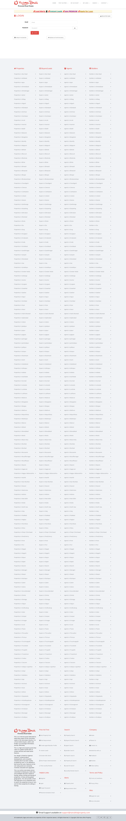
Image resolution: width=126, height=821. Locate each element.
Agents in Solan (68, 612)
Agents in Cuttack (69, 196)
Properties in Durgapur (20, 234)
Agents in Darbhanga (70, 204)
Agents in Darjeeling (70, 208)
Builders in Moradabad (96, 431)
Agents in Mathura (69, 410)
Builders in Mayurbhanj (96, 414)
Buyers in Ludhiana (44, 393)
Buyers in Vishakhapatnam (47, 700)
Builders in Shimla (94, 595)
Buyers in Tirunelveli (45, 646)
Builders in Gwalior (94, 292)
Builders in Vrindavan (95, 709)
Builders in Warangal (95, 713)
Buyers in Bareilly (44, 141)
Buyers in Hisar (43, 305)
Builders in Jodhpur (95, 347)
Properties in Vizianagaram (22, 704)
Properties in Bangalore (21, 137)
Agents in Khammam (70, 355)
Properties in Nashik (20, 477)
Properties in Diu (19, 225)
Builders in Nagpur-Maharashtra (98, 473)
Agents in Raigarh (69, 553)
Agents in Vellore (69, 692)
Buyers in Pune (43, 540)
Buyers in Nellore (44, 494)
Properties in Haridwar (20, 301)
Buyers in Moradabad (45, 431)
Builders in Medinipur (95, 419)
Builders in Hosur (94, 309)
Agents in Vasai (68, 688)
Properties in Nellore (20, 494)
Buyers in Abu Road (45, 74)
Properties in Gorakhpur (21, 267)
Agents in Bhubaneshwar (71, 179)
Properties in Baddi (19, 128)
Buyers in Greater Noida (46, 271)
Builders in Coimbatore (96, 192)
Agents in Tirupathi (69, 650)
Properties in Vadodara (20, 675)
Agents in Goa (68, 263)
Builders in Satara (94, 587)
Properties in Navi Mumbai (22, 482)
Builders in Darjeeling (95, 208)
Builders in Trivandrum (96, 654)
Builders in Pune (94, 540)
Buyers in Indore (44, 322)
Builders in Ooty (94, 511)
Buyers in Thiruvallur (45, 633)
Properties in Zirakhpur (21, 717)
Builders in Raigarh (94, 553)
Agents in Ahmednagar (70, 91)
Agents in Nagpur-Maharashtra (73, 473)
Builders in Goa (93, 263)
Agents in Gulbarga (69, 276)
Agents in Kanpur (69, 351)
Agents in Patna (68, 528)
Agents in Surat (68, 624)
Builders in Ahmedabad (96, 86)
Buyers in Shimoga (44, 599)
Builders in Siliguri (94, 603)
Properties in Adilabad (20, 78)
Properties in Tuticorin (20, 662)
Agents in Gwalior (69, 292)
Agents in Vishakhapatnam (72, 700)
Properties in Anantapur (21, 116)
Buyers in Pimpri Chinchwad (47, 532)
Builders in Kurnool (95, 381)
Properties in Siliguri (20, 603)
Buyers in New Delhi (45, 498)
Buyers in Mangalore (45, 402)
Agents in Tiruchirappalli (71, 641)
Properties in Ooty (19, 511)
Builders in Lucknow (95, 389)
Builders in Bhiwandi (95, 170)
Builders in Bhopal (94, 175)
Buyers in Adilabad (44, 78)
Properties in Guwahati (20, 288)
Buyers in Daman (44, 200)
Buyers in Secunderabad (46, 591)
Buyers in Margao (44, 406)
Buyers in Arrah (43, 120)
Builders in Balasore (95, 133)
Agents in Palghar (69, 519)
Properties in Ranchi (20, 566)
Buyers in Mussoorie (45, 452)
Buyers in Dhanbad (44, 217)
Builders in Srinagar (95, 620)
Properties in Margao (20, 406)
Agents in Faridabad (70, 246)
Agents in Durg (68, 229)
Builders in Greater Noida (96, 271)
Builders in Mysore (94, 465)
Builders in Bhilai (94, 162)
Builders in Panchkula (95, 524)
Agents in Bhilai (68, 162)
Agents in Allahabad (70, 107)
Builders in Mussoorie (95, 452)
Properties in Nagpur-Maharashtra (24, 473)
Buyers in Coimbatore (45, 192)
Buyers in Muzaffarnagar (46, 456)
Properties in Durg (19, 229)
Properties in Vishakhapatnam (22, 700)
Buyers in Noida (43, 503)
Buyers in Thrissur (44, 637)
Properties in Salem (19, 582)
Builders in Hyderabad (95, 318)
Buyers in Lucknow (44, 389)
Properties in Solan (19, 612)
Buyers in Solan (43, 612)
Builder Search (69, 750)
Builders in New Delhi (95, 498)
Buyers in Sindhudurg (45, 608)
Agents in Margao (69, 406)
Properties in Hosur (19, 309)
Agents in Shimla (69, 595)
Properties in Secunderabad (22, 591)
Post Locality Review (46, 766)
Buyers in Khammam (45, 355)
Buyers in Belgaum (44, 145)
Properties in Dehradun (21, 213)
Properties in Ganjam (20, 255)
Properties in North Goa (21, 507)
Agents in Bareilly (69, 141)
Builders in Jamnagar (95, 339)
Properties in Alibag (19, 99)
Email (26, 22)
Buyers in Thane (44, 629)
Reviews (93, 760)
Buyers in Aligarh (44, 103)
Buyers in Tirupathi (44, 650)
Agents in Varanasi (69, 683)
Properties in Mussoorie (21, 452)
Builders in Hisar (94, 305)
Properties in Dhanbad (20, 217)
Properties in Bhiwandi (20, 170)
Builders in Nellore (94, 494)
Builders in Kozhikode (95, 376)
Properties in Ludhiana (20, 393)
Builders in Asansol (94, 124)
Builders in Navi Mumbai (96, 482)
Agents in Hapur (69, 297)
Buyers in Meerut (44, 423)
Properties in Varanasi (20, 683)
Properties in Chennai (20, 187)
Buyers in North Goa (45, 507)
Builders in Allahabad (95, 107)
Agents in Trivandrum (70, 654)
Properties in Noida (19, 503)
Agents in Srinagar (69, 620)
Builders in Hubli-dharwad (97, 313)
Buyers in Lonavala (44, 385)
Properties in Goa (19, 263)
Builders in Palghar (94, 519)
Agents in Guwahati (70, 288)
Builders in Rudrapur (95, 578)
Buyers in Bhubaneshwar (46, 179)
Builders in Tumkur (94, 658)
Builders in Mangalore (95, 402)
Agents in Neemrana (70, 490)
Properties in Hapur (19, 297)
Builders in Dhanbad (95, 217)
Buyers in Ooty (43, 511)
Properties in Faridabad (21, 246)
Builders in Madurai (95, 397)
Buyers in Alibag (44, 99)
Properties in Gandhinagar (21, 250)
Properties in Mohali (20, 427)
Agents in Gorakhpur (70, 267)
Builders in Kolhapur (95, 368)
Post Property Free (45, 735)
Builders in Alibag (94, 99)
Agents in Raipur (69, 557)
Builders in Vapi (93, 679)
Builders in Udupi (94, 671)
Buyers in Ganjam (44, 255)
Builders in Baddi (94, 128)
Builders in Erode (94, 242)
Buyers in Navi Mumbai (46, 482)
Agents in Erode (68, 242)
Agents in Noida (68, 503)
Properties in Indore (20, 322)
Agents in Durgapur (70, 234)
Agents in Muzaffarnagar (71, 456)
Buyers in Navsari (44, 486)
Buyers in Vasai (43, 688)
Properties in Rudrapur (20, 578)
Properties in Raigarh (20, 553)
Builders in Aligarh (94, 103)
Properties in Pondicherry (21, 536)
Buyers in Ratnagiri (44, 570)
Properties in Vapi (19, 679)
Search (94, 3)
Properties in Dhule (19, 221)
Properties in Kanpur (20, 351)
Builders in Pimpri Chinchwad (98, 532)
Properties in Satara (20, 587)
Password (25, 27)
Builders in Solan (94, 612)
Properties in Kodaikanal (21, 364)
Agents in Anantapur (70, 116)
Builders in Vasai (94, 688)
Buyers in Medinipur (45, 419)
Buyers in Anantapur (45, 116)
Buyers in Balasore (44, 133)
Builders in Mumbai (95, 444)
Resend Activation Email (56, 37)
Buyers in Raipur (44, 557)
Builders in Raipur (94, 557)
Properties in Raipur (20, 557)
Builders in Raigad (94, 549)
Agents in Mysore (69, 465)
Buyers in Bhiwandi (44, 170)
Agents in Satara (69, 587)
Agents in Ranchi (69, 566)
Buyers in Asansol (44, 124)
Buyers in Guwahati (44, 288)
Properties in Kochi (19, 360)
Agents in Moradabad (70, 431)
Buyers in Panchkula (45, 524)
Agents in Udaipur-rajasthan (72, 667)
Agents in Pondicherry (70, 536)
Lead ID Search (69, 766)
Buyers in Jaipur (43, 330)
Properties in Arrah (19, 120)
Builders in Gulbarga (95, 276)
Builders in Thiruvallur (95, 633)
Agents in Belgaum (69, 145)
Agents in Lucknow (69, 389)
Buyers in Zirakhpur (45, 717)
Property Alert (69, 783)
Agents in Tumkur (69, 658)
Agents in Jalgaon (69, 334)
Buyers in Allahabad (45, 107)
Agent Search (69, 745)
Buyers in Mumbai (44, 444)
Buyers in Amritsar (44, 112)
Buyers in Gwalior (44, 292)
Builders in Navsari (94, 486)
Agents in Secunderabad (71, 591)
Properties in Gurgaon (20, 284)
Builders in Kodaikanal (95, 364)
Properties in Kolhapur (20, 368)
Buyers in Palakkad (44, 515)
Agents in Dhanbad (69, 217)
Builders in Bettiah (94, 149)
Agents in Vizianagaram (71, 704)
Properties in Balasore (20, 133)
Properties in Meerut (20, 423)
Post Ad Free (63, 3)
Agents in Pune (68, 540)
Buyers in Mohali (44, 427)
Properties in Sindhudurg (21, 608)
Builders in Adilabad (95, 78)
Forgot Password (21, 37)
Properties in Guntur (20, 280)
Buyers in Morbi (43, 435)
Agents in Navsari (69, 486)
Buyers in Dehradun (45, 213)
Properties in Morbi (19, 435)
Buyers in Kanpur (44, 351)
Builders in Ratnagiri (95, 570)
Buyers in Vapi (43, 679)
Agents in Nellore (69, 494)
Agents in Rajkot (69, 561)
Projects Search (70, 755)
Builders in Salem (94, 582)
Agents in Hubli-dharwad (71, 313)
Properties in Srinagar (20, 620)
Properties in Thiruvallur (21, 633)
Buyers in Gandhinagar (46, 250)
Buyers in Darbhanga (45, 204)
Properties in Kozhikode (21, 376)
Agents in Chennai (69, 187)
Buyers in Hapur (44, 297)
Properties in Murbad (20, 448)
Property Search (70, 735)
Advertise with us (96, 750)
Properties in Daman (20, 200)
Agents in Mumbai (69, 444)
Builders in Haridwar (95, 301)
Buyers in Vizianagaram (46, 704)
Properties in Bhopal (20, 175)
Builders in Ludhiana (95, 393)
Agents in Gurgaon (69, 284)
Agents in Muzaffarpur (70, 461)
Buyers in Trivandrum (45, 654)
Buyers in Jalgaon (44, 334)
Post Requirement (45, 740)
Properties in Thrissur (20, 637)
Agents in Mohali (69, 427)
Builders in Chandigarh (96, 183)
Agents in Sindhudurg (70, 608)
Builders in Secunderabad (96, 591)
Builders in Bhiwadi (95, 166)
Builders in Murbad (95, 448)
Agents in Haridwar (69, 301)
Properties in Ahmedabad (21, 86)
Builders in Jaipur (94, 330)
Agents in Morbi (68, 435)
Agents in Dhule (68, 221)
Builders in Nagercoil (95, 469)
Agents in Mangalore (70, 402)
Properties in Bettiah (20, 149)
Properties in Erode (19, 242)
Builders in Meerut (94, 423)
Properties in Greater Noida (22, 271)
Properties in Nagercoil (20, 469)
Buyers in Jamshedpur (45, 343)
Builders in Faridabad (95, 246)
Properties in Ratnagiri (20, 570)
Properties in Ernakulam (21, 238)
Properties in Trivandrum (21, 654)
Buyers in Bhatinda (44, 158)
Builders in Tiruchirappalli (96, 641)
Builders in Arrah (94, 120)
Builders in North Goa (95, 507)
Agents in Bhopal (69, 175)
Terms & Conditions (96, 778)
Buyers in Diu (43, 225)
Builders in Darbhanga (95, 204)
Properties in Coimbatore (21, 192)
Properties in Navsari (20, 486)
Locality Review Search (72, 771)
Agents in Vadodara (70, 675)
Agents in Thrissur (69, 637)
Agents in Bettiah (69, 149)
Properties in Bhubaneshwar (22, 179)
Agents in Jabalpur (69, 326)
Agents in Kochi (68, 360)
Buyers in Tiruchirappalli (46, 641)
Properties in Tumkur (20, 658)
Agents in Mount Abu (70, 440)
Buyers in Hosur (43, 309)
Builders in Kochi (94, 360)
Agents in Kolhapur (69, 368)
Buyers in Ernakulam (45, 238)
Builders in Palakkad (95, 515)
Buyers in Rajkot (44, 561)
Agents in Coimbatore (70, 192)
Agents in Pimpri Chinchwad (72, 532)
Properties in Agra (19, 82)
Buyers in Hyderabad (45, 318)
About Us (93, 740)
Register (42, 778)
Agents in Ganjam (69, 255)
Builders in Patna (94, 528)
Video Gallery (94, 766)
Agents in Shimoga (69, 599)
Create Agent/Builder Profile (48, 745)
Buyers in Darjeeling (45, 208)
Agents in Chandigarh (70, 183)
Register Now (105, 16)
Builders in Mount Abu (95, 440)
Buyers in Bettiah (44, 149)
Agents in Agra (68, 82)
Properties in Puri (19, 545)
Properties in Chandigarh (21, 183)
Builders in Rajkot (94, 561)
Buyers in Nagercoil (44, 469)
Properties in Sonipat (20, 616)
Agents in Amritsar (69, 112)
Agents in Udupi (69, 671)
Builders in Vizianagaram (96, 704)
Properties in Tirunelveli (21, 646)
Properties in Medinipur (21, 419)
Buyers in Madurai (44, 397)
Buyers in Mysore (44, 465)
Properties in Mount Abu (21, 440)
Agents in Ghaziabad (70, 259)
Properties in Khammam (21, 355)
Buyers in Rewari (44, 574)
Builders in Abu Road (95, 74)
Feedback (93, 755)
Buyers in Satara (44, 587)
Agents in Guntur (69, 280)
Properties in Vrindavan (21, 709)
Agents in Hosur (68, 309)
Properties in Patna (19, 528)
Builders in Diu (93, 225)
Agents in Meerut (69, 423)
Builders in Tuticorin (95, 662)
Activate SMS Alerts (45, 755)
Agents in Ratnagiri (69, 570)
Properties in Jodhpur (20, 347)
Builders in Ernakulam (95, 238)
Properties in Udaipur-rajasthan (23, 667)
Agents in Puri (68, 545)
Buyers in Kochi (43, 360)
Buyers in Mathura (44, 410)
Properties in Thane (19, 629)
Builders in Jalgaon (94, 334)
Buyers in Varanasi (44, 683)
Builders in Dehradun (95, 213)
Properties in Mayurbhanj (21, 414)
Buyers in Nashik (44, 477)
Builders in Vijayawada (95, 696)
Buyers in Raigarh (44, 553)
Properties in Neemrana (21, 490)
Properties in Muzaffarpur (21, 461)
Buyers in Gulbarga (44, 276)
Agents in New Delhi (70, 498)
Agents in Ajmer (68, 95)
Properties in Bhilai (19, 162)
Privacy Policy (94, 783)
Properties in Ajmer (19, 95)
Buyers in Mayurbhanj (45, 414)
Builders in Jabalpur (95, 326)
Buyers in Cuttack (44, 196)
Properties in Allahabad (21, 107)
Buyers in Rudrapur (45, 578)
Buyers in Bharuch (44, 154)
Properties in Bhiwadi (20, 166)
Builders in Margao (94, 406)
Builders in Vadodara (95, 675)
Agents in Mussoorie (70, 452)
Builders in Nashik (94, 477)
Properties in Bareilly (20, 141)
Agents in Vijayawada (70, 696)
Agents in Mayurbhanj (70, 414)
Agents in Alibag (69, 99)
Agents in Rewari (69, 574)
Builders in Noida (94, 503)
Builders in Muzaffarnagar (97, 456)
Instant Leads (44, 750)
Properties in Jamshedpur (21, 343)
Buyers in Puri (43, 545)
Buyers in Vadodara (44, 675)
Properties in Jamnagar (20, 339)
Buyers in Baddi (43, 128)
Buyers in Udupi (44, 671)
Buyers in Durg (43, 229)
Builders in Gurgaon (95, 284)
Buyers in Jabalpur (44, 326)
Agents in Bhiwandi (69, 170)
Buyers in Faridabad (45, 246)
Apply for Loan (95, 796)
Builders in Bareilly (94, 141)
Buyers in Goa (43, 263)
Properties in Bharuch (20, 154)
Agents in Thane (69, 629)
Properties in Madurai (20, 397)
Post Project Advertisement (48, 760)
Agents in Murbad (69, 448)
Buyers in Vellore (44, 692)
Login (35, 33)
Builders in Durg (94, 229)
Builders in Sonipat (94, 616)
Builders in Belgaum (95, 145)
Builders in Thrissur (95, 637)
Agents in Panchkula (70, 524)
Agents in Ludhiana (69, 393)
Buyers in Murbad (44, 448)
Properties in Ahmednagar (21, 91)
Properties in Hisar (19, 305)
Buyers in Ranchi (44, 566)
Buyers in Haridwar (44, 301)
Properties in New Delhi (21, 498)
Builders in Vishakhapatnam (97, 700)
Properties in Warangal (20, 713)
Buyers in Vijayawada (45, 696)
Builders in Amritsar (95, 112)
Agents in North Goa (70, 507)
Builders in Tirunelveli (95, 646)
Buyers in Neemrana (45, 490)
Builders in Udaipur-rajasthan (98, 667)
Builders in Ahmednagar (96, 91)
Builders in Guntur (94, 280)
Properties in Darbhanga (21, 204)
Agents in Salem (69, 582)
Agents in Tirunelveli (70, 646)
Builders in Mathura (95, 410)
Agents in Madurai (69, 397)
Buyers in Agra (43, 82)
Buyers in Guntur (44, 280)
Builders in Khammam (95, 355)
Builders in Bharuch (95, 154)
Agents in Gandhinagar (71, 250)
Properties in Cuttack (20, 196)
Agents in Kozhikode (70, 376)
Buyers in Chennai (44, 187)
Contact (104, 3)
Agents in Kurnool (69, 381)
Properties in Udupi (19, 671)
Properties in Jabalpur (20, 326)
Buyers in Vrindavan (45, 709)
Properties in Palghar (20, 519)
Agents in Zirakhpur (70, 717)
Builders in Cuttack (94, 196)
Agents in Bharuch (69, 154)
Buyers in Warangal (44, 713)
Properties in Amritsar (20, 112)
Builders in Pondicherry (96, 536)
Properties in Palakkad (20, 515)
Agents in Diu (68, 225)
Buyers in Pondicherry (45, 536)
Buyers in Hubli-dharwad (46, 313)
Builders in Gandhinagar (96, 250)
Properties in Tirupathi (20, 650)
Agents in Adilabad (69, 78)
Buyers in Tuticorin (44, 662)
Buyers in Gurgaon (44, 284)
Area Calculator (95, 801)
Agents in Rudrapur (70, 578)
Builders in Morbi (94, 435)
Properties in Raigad (20, 549)
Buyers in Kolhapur (44, 368)
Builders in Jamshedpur (96, 343)
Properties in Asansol (20, 124)
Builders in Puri (93, 545)
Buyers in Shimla (44, 595)
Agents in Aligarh (69, 103)
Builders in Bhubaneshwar (97, 179)
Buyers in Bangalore (45, 137)
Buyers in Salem (44, 582)
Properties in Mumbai (20, 444)
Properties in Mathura (20, 410)
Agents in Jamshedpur (70, 343)
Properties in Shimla (20, 595)
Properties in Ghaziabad (21, 259)
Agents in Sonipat (69, 616)
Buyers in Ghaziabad (45, 259)
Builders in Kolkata (94, 372)
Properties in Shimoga (20, 599)
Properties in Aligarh (20, 103)
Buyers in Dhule (43, 221)
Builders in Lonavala (95, 385)
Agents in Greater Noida (71, 271)
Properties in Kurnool (20, 381)
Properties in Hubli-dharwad (22, 313)
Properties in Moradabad (21, 431)
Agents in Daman (69, 200)
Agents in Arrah (68, 120)
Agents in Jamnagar (70, 339)
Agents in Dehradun (70, 213)
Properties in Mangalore (21, 402)
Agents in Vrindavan (70, 709)
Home (54, 3)
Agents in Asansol (69, 124)
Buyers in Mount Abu (45, 440)
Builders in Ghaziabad (95, 259)
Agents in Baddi (68, 128)
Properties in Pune (19, 540)
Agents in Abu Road (70, 74)
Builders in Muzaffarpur (96, 461)
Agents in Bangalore (70, 137)
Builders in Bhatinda (95, 158)
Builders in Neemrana (95, 490)
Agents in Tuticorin (69, 662)
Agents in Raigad (69, 549)
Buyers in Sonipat (44, 616)
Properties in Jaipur (19, 330)
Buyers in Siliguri (44, 603)
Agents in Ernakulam (70, 238)
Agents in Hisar (68, 305)
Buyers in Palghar (44, 519)
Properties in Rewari (20, 574)
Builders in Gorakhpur (95, 267)
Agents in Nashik (69, 477)
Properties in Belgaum (20, 145)
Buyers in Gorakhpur (45, 267)
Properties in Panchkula (21, 524)
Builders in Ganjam (94, 255)
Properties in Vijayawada (21, 696)
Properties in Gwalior (20, 292)
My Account (75, 3)
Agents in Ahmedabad (70, 86)
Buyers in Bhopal (44, 175)
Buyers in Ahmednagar (45, 91)
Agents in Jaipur (68, 330)
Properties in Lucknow (20, 389)
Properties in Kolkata (20, 372)
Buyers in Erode (43, 242)
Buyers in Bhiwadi (44, 166)
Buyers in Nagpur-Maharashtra (48, 473)
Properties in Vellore (20, 692)
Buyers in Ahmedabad (45, 86)
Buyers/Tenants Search (72, 740)
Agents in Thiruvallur (70, 633)
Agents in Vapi (68, 679)
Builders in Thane (94, 629)
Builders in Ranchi (94, 566)
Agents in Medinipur (70, 419)
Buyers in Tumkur (44, 658)
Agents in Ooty (68, 511)
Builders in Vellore (94, 692)
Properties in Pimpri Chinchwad (23, 532)
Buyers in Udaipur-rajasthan (47, 667)
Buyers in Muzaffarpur (45, 461)
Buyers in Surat (43, 624)
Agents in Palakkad (69, 515)
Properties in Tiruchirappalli (22, 641)
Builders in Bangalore (95, 137)
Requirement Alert (70, 788)
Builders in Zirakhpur (95, 717)
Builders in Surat (94, 624)
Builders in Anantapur (95, 116)
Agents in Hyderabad (70, 318)
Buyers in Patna (43, 528)
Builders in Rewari (94, 574)
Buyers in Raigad (44, 549)
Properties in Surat (19, 624)
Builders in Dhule (94, 221)
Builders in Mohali (94, 427)
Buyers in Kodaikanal (45, 364)
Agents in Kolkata (69, 372)
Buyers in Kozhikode (45, 376)
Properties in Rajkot (19, 561)
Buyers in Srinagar (44, 620)
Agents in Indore (69, 322)
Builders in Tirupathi (95, 650)
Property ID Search (70, 760)
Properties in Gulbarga (20, 276)
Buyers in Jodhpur (44, 347)
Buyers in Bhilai (43, 162)
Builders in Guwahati (95, 288)
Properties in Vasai (19, 688)
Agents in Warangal (70, 713)
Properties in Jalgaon (20, 334)
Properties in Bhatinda (20, 158)
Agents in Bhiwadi (69, 166)
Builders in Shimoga (95, 599)
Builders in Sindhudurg (96, 608)
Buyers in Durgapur (45, 234)
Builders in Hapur (94, 297)
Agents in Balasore (69, 133)
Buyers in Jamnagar (44, 339)
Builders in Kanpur (94, 351)
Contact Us (94, 745)
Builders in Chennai (95, 187)
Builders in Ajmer (94, 95)
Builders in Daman (94, 200)
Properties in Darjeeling (21, 208)
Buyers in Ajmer (43, 95)
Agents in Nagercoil (70, 469)
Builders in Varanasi (95, 683)
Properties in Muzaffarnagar (22, 456)
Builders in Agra (94, 82)
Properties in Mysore (20, 465)
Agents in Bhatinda (69, 158)
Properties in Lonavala (20, 385)
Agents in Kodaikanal (70, 364)
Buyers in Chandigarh (45, 183)
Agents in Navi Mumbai (71, 482)
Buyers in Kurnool (44, 381)
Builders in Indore (94, 322)
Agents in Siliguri (69, 603)
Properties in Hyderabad (21, 318)
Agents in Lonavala (69, 385)
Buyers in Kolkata (44, 372)
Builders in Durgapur (95, 234)
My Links (85, 3)
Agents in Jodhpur (69, 347)
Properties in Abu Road (20, 74)
